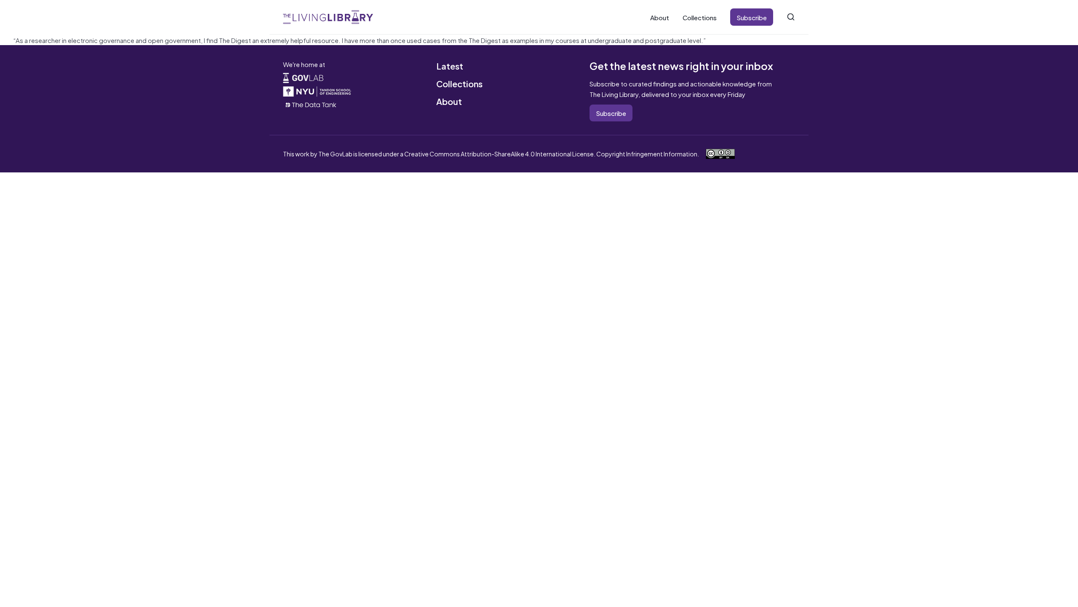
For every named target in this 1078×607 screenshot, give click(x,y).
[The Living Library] (328, 17)
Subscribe (751, 17)
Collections (700, 17)
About (659, 17)
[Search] (791, 17)
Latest (449, 66)
